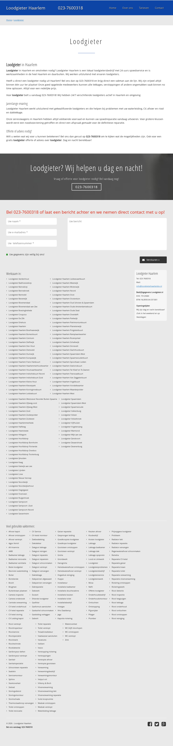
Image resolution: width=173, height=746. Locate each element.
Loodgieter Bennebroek (19, 290)
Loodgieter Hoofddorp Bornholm (23, 442)
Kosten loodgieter (96, 539)
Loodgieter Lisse (16, 474)
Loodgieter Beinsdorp (18, 287)
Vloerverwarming (45, 687)
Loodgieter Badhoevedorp (20, 283)
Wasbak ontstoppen (46, 703)
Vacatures (42, 640)
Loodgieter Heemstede (18, 430)
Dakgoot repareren (40, 559)
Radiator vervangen (120, 547)
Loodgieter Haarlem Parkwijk (65, 318)
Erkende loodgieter (40, 598)
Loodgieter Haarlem (25, 8)
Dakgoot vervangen (40, 571)
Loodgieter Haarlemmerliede (21, 423)
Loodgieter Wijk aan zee (71, 434)
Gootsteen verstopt (66, 551)
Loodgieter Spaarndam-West (73, 403)
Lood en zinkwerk (96, 559)
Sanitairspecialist (16, 663)
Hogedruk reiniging (66, 575)
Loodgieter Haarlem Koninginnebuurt (25, 389)
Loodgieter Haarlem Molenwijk (65, 287)
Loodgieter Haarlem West (63, 393)
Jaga (59, 614)
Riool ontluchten (119, 610)
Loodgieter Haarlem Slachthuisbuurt (68, 350)
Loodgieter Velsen (69, 415)
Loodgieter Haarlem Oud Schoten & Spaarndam (73, 302)
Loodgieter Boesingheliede (20, 310)
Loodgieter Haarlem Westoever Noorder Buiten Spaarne (33, 399)
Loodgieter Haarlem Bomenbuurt (23, 334)
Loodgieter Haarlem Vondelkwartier (67, 385)
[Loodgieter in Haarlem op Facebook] (150, 724)
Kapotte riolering (65, 618)
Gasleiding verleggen (41, 614)
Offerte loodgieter (96, 590)
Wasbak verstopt (45, 707)
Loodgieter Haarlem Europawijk (22, 358)
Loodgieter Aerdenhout (19, 279)
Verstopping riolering (47, 651)
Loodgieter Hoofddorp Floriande (23, 446)
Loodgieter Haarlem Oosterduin (66, 298)
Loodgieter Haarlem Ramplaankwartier (69, 334)
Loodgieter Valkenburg (71, 411)
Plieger (91, 614)
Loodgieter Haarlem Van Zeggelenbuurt (69, 377)
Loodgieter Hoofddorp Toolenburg (24, 454)
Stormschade (14, 699)
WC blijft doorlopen (73, 628)
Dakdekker (36, 543)
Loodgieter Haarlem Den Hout (22, 346)
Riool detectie (118, 590)
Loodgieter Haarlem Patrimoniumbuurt (69, 322)
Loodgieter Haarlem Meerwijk (65, 283)
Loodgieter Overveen (18, 494)
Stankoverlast (14, 683)
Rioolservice (14, 632)
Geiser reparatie (64, 531)
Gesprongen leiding (66, 535)
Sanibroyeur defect (17, 651)
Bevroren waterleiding (18, 571)
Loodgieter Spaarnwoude (72, 407)
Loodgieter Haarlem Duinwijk (21, 354)
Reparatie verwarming (121, 575)
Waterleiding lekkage (47, 711)
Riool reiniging (118, 618)
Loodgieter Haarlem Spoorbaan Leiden (69, 362)
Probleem (116, 535)
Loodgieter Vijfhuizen (70, 423)
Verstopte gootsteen (47, 663)
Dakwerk (36, 590)
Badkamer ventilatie (17, 563)
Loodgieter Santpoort (18, 501)
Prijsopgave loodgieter (121, 531)
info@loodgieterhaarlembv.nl (149, 286)
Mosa (91, 582)
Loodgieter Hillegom (17, 434)
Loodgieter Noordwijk (18, 482)
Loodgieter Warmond (70, 430)
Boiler (11, 575)
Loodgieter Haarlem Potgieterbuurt (67, 330)
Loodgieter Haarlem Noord (64, 290)
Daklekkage (37, 575)
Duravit (35, 594)
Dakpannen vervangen (42, 582)
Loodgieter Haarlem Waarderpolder (67, 389)
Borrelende (13, 579)
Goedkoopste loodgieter (68, 539)
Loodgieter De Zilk (16, 318)
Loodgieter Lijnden (17, 470)
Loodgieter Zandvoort (70, 438)
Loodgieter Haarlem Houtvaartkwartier (25, 370)
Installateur (62, 582)
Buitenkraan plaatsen (18, 590)
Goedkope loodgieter (67, 543)
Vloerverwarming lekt (47, 691)
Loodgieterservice (96, 575)
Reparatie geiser (119, 563)
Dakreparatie (37, 587)
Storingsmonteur (16, 695)
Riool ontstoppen (119, 614)
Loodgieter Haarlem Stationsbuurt (67, 365)
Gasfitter (35, 602)
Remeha (115, 555)
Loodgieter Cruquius (18, 314)
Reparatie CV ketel (120, 559)
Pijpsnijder (93, 610)
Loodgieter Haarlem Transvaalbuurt (67, 373)
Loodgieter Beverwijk (18, 298)
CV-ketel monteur (39, 535)
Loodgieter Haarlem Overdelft (65, 314)
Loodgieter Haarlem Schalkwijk (65, 342)
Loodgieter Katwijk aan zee (20, 466)
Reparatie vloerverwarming (123, 579)
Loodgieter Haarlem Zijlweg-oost (23, 403)
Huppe (61, 579)
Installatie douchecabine (68, 590)
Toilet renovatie (15, 711)
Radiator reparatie (119, 543)
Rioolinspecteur (15, 628)
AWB (11, 551)
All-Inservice (14, 547)
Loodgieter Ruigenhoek (19, 498)
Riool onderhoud (119, 606)
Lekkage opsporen (97, 555)
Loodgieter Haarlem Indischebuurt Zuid (26, 377)
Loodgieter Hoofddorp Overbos (22, 450)
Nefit (91, 587)
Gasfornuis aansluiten (41, 606)
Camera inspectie (16, 594)
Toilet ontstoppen (16, 707)
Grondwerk (62, 559)
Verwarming (43, 667)
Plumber (92, 618)
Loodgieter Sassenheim (19, 513)
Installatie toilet (64, 598)
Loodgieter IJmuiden (17, 458)
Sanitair (12, 659)
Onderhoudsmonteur (98, 598)
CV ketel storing (15, 614)
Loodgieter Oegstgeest (18, 490)
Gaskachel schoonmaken (43, 610)
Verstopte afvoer (45, 659)
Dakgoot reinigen (39, 551)
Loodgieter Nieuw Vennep (20, 478)
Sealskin (12, 671)
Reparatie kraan (118, 567)
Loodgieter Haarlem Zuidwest (21, 418)
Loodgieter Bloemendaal (19, 302)
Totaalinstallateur (45, 632)
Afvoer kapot (14, 531)
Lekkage (92, 543)
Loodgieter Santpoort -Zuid (20, 505)
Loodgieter (19, 20)
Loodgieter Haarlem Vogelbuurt (66, 381)
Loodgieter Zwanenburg (71, 446)
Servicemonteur (15, 675)
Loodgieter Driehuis (17, 322)
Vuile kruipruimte (45, 699)
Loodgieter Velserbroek (71, 418)
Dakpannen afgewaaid (42, 579)
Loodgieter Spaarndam (71, 399)
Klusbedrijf (93, 535)
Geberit (35, 618)
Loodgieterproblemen (98, 567)
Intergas (61, 606)
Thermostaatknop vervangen (21, 703)
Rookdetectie (14, 647)
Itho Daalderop (64, 610)
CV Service (36, 531)
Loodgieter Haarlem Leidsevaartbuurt (68, 279)
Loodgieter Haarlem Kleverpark (22, 385)
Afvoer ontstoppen (17, 535)
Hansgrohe (62, 563)
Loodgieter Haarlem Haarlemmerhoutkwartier (28, 365)
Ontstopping (94, 606)
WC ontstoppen (72, 632)
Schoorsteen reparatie (18, 667)
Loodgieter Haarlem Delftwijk (21, 342)
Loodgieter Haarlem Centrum (21, 338)
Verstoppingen (44, 655)
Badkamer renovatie (17, 559)
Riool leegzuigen (119, 598)
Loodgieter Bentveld (17, 294)
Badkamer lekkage (16, 555)
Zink (67, 640)
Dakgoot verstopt (39, 567)
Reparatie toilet (118, 571)
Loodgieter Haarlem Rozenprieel (66, 338)
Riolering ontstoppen (121, 582)
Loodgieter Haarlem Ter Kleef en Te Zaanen (71, 370)
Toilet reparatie (44, 624)
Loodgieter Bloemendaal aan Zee (23, 306)
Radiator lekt (117, 539)
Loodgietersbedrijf (97, 571)
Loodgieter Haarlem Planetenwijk (66, 326)
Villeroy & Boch (44, 683)
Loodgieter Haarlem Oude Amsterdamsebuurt (72, 306)
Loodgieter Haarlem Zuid (19, 411)
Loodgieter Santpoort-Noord (21, 509)
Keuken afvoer (95, 531)
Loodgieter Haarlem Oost (63, 294)
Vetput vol (42, 679)
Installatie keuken (65, 594)
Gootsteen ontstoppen (68, 547)
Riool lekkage (117, 602)
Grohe (60, 555)
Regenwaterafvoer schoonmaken (126, 551)
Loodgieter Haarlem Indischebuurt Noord (27, 373)
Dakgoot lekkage (39, 547)
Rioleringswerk (118, 587)
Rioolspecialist (15, 636)
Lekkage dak (94, 551)
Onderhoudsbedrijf (97, 594)
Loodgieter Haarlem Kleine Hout (23, 381)
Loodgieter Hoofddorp (18, 438)
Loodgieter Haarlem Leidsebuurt (23, 393)
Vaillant (41, 643)
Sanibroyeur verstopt (18, 655)
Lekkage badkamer (97, 547)
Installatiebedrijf (65, 602)
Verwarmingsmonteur (47, 675)
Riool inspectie (118, 594)
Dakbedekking (38, 539)
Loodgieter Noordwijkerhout (21, 486)
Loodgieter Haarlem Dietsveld (21, 350)
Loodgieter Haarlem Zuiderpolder (23, 415)
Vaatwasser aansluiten (47, 636)
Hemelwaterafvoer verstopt (69, 571)
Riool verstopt (15, 624)
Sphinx (12, 679)
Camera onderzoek (17, 598)
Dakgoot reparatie (40, 555)
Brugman (13, 587)
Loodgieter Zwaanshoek (71, 442)
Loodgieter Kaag (16, 462)
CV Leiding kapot (16, 618)
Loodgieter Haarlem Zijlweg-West (23, 407)
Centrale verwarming (18, 602)
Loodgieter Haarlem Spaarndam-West (68, 354)
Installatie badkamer (66, 587)
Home (9, 20)
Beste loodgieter (16, 567)
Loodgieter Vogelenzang (71, 426)
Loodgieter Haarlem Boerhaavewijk (24, 330)
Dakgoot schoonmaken (42, 563)
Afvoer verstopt (15, 539)
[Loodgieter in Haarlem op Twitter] (157, 724)
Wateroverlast (71, 624)
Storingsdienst (15, 691)
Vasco (40, 647)
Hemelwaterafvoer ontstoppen (71, 567)
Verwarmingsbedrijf (46, 671)
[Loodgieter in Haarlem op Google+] (164, 724)
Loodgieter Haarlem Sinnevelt (65, 346)
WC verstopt (70, 636)
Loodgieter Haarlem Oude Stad (65, 310)
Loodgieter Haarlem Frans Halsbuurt (24, 362)
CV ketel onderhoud (17, 606)
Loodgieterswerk (96, 579)
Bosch (11, 582)
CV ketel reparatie (16, 610)
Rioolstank (13, 640)
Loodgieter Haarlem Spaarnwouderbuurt (70, 358)
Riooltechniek (15, 643)
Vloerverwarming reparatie (49, 695)
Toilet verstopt (44, 628)
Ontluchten (93, 602)
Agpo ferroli (14, 543)
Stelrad (12, 687)
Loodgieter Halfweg (17, 426)
